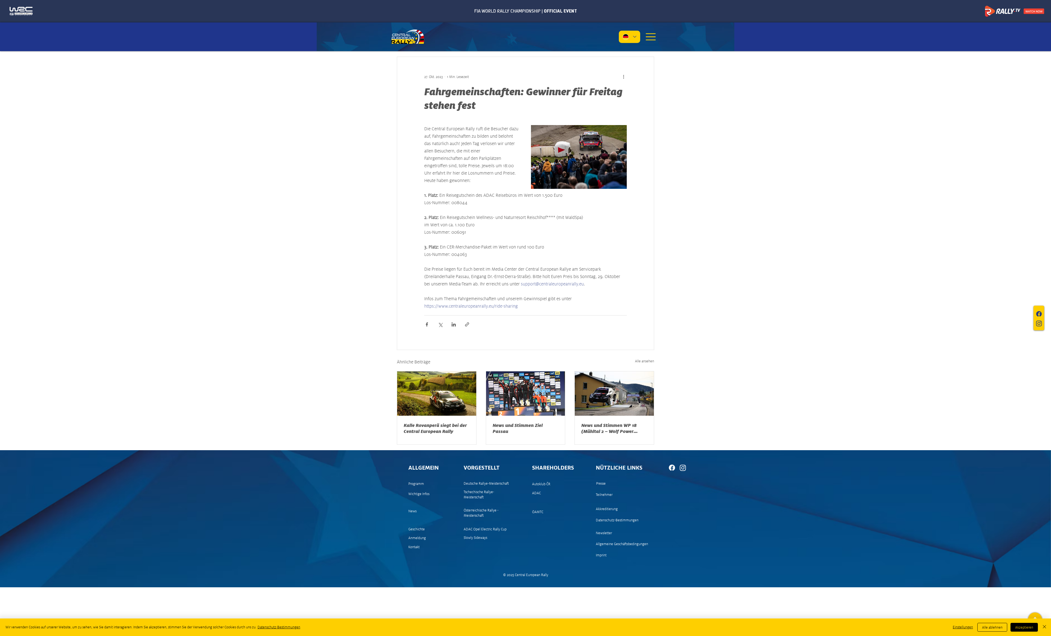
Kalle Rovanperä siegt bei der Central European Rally (435, 428)
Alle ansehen (644, 361)
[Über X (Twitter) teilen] (440, 324)
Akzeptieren (1024, 627)
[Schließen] (1044, 627)
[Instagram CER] (683, 468)
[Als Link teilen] (467, 324)
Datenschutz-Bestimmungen (279, 627)
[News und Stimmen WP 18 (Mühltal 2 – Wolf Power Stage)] (614, 393)
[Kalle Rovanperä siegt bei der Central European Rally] (436, 393)
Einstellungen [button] (963, 627)
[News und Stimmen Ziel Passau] (525, 393)
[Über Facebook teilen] (426, 324)
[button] (651, 36)
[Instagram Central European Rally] (1039, 323)
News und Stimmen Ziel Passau (518, 428)
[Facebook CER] (672, 468)
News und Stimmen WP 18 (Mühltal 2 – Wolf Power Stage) (609, 428)
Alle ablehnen (992, 627)
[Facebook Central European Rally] (1039, 313)
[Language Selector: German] (629, 37)
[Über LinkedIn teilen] (453, 324)
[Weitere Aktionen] (623, 76)
